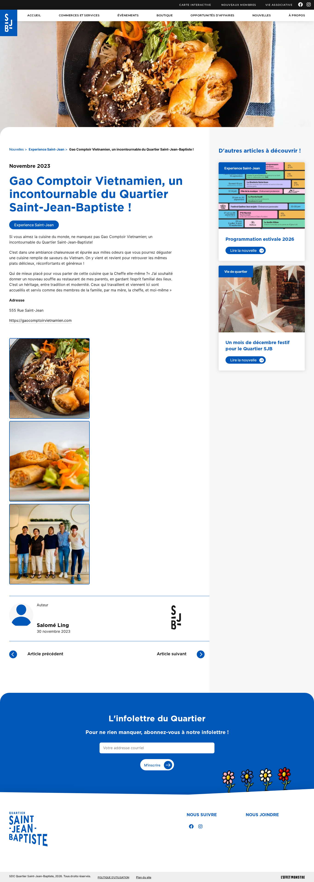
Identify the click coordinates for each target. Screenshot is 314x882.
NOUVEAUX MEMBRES (238, 4)
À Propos (297, 15)
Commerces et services (79, 15)
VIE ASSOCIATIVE (279, 4)
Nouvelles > (18, 149)
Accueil (34, 15)
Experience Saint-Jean (46, 149)
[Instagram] (308, 4)
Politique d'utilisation (113, 877)
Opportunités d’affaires (212, 15)
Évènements (128, 15)
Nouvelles (261, 15)
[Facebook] (300, 4)
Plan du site (143, 877)
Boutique (165, 15)
